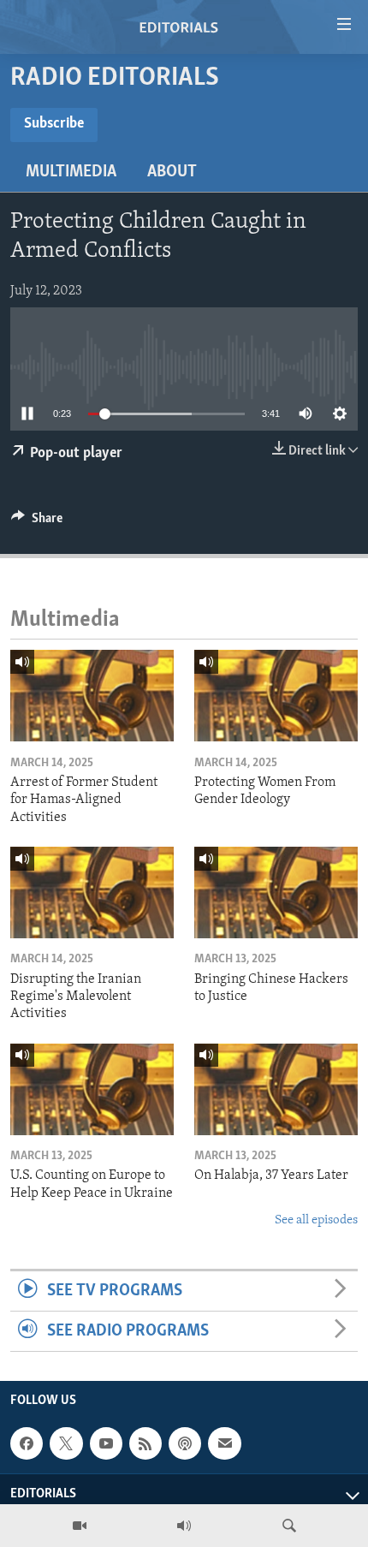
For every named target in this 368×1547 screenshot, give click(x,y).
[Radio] (184, 1525)
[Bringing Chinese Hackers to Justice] (276, 892)
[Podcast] (185, 1443)
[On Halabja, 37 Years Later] (276, 1089)
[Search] (289, 1525)
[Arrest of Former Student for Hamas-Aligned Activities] (92, 695)
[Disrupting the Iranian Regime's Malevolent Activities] (92, 892)
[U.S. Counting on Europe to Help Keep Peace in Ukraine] (92, 1089)
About (172, 172)
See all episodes (316, 1220)
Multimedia (71, 172)
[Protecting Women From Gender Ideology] (276, 695)
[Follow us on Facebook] (26, 1443)
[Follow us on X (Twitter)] (66, 1443)
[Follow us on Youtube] (106, 1443)
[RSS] (145, 1443)
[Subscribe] (224, 1443)
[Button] (36, 522)
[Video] (79, 1525)
